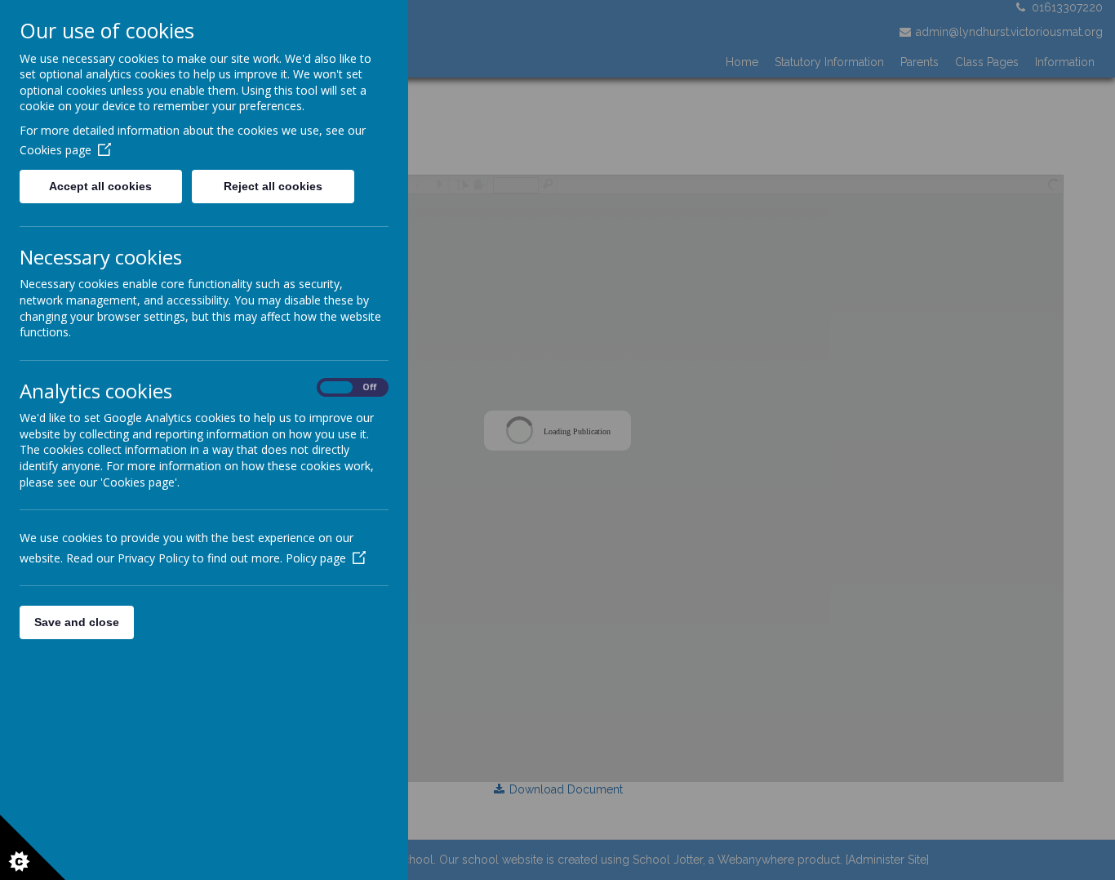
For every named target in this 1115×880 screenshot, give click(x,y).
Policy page (316, 558)
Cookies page (55, 150)
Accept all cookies (100, 186)
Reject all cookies (273, 186)
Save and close (76, 622)
